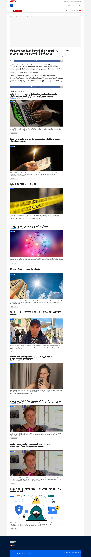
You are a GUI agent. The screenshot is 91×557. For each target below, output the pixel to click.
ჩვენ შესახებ (66, 1)
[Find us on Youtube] (77, 10)
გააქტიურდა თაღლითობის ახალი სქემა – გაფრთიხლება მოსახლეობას (36, 489)
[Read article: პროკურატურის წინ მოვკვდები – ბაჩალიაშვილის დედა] (36, 418)
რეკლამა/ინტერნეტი (73, 1)
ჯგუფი (79, 552)
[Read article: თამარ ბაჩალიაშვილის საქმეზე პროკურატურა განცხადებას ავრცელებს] (36, 376)
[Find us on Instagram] (74, 10)
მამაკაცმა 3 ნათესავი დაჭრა (23, 183)
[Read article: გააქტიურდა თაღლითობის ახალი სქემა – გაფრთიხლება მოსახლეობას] (36, 508)
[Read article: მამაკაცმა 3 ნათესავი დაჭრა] (36, 201)
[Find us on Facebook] (70, 10)
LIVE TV (13, 1)
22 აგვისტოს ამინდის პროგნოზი (25, 269)
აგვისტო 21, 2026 (18, 315)
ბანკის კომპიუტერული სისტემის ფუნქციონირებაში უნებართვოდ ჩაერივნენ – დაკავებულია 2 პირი (33, 95)
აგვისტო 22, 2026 (18, 98)
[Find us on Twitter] (72, 10)
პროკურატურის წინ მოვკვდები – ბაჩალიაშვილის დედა (35, 401)
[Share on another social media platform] (61, 61)
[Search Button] (79, 5)
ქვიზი (76, 552)
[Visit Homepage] (11, 5)
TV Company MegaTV (17, 553)
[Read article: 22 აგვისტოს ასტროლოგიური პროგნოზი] (36, 243)
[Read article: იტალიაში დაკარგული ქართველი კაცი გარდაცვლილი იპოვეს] (36, 331)
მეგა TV (12, 98)
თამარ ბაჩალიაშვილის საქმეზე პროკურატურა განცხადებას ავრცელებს (31, 357)
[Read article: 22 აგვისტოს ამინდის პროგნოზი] (36, 286)
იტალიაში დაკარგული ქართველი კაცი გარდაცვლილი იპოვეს (35, 312)
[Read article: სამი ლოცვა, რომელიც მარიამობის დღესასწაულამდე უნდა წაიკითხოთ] (36, 158)
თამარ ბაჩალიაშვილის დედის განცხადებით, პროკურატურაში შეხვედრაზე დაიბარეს (31, 445)
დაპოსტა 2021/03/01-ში (14, 57)
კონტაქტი (79, 1)
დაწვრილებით (14, 133)
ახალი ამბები (18, 10)
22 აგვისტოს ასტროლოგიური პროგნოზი (29, 226)
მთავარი (12, 101)
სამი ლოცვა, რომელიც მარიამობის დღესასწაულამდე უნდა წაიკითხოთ (35, 140)
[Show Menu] (10, 10)
